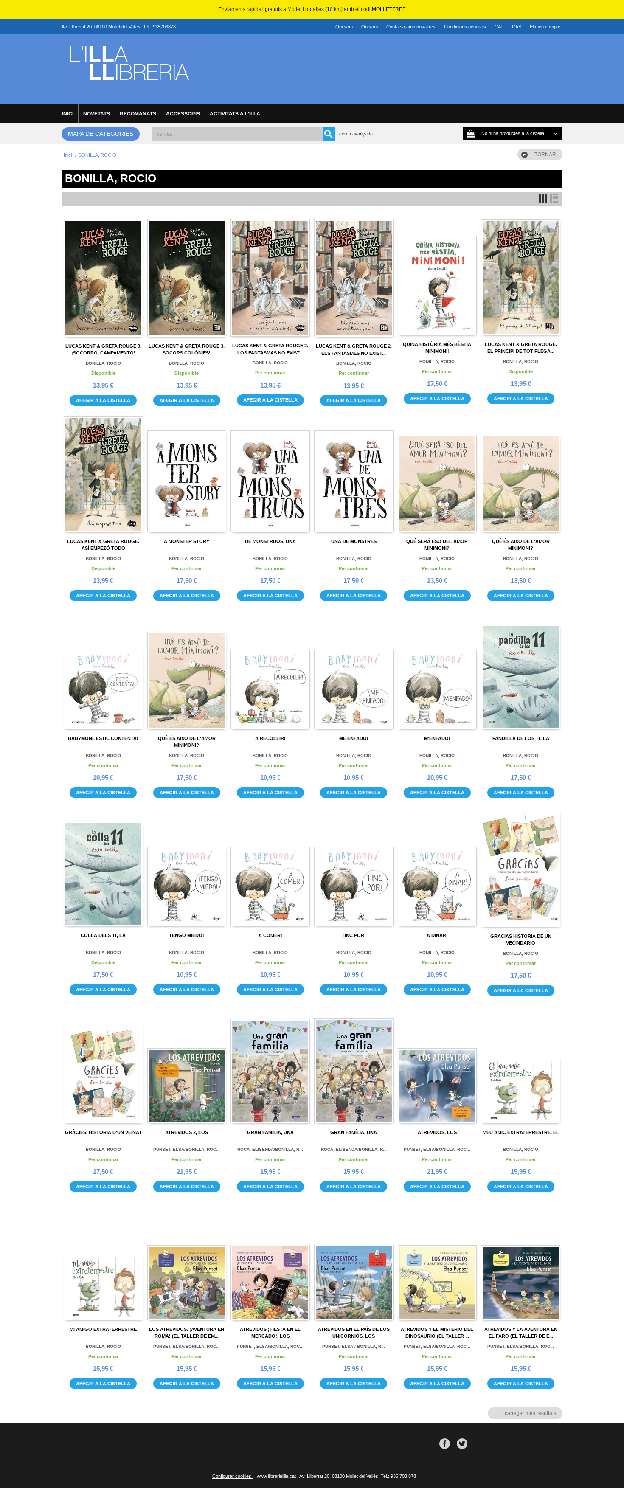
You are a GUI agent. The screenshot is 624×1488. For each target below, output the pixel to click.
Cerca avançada (356, 133)
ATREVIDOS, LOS (437, 1132)
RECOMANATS (138, 114)
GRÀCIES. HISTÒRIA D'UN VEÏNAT (103, 1132)
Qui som (344, 26)
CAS (516, 26)
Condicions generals (465, 26)
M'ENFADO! (437, 738)
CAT (499, 26)
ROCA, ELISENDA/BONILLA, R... (270, 1149)
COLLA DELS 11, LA (103, 935)
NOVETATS (96, 114)
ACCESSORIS (183, 114)
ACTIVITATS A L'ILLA (235, 114)
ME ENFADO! (353, 738)
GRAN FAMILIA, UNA (270, 1132)
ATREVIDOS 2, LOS (186, 1132)
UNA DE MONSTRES (354, 541)
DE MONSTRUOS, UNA (270, 541)
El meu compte (545, 26)
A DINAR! (437, 935)
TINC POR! (354, 935)
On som (369, 26)
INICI (67, 114)
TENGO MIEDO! (186, 935)
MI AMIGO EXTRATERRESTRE (103, 1329)
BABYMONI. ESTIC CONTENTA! (103, 738)
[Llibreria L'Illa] (129, 89)
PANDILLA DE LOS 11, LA (520, 738)
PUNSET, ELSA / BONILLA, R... (353, 1346)
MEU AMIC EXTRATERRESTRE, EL (521, 1132)
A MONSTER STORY (186, 541)
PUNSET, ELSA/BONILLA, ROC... (186, 1149)
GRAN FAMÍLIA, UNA (353, 1132)
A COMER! (270, 935)
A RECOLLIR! (270, 738)
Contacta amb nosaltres (411, 26)
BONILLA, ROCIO (103, 363)
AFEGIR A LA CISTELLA (103, 400)
